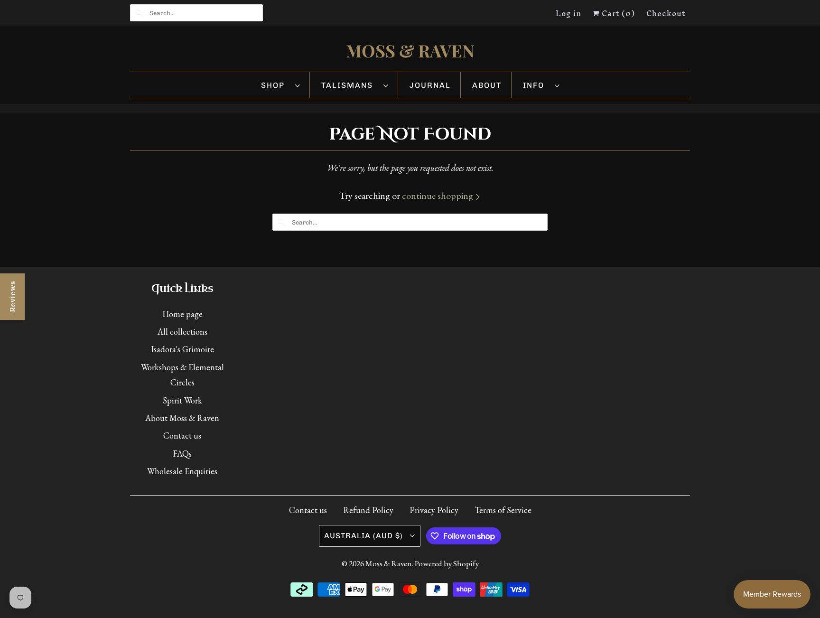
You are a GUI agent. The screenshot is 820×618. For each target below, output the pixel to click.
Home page (182, 314)
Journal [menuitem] (430, 85)
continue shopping (438, 195)
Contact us (182, 435)
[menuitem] (281, 85)
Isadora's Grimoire (182, 349)
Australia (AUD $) (364, 535)
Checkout (665, 13)
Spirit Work (182, 400)
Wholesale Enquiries (182, 471)
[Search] (139, 12)
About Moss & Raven (182, 417)
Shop (275, 85)
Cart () (617, 13)
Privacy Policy (434, 510)
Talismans (350, 85)
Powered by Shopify (447, 563)
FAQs (182, 453)
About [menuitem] (487, 85)
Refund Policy (368, 510)
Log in (568, 13)
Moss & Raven (388, 563)
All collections (182, 331)
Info (536, 85)
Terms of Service (503, 510)
